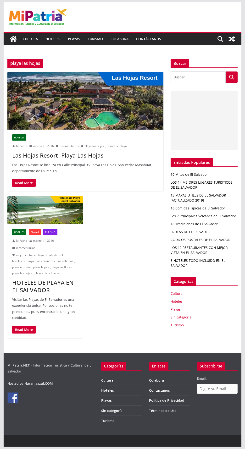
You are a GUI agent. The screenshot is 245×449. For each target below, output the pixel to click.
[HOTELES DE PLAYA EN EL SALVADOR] (45, 210)
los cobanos (65, 261)
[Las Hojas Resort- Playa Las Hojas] (85, 101)
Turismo (95, 39)
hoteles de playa (23, 261)
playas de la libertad (47, 273)
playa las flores (62, 267)
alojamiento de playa (30, 255)
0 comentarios (69, 146)
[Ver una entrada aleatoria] (232, 39)
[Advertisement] (204, 120)
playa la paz (41, 267)
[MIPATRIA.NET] (13, 39)
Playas (74, 39)
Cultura (30, 39)
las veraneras (46, 261)
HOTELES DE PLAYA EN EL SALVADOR (42, 286)
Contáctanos (148, 39)
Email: (202, 378)
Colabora (119, 39)
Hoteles (52, 39)
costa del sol (54, 255)
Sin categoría (181, 317)
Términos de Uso (163, 410)
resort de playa (117, 146)
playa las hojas (94, 146)
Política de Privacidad (166, 400)
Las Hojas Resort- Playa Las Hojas (58, 155)
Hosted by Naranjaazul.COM (30, 383)
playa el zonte (21, 267)
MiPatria (21, 146)
